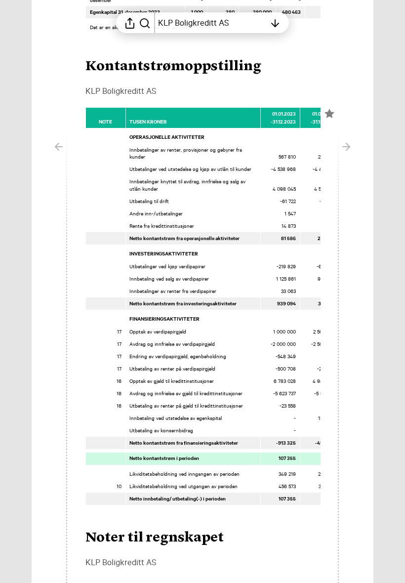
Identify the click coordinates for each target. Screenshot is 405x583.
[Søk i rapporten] (145, 22)
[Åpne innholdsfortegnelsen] (275, 22)
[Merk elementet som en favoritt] (329, 114)
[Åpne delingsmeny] (130, 22)
